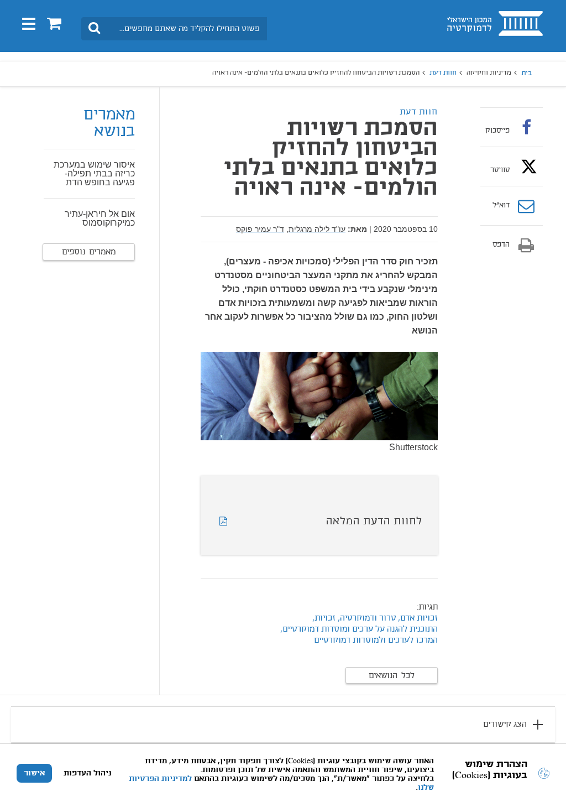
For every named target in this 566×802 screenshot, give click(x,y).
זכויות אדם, (417, 618)
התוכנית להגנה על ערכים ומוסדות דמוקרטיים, (359, 629)
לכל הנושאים (392, 675)
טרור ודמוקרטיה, (367, 618)
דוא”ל (501, 206)
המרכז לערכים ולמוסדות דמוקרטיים (376, 640)
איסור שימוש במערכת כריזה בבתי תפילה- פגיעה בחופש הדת (94, 173)
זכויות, (324, 618)
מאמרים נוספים (89, 252)
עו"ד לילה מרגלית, (315, 229)
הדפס (501, 245)
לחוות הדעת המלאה (374, 521)
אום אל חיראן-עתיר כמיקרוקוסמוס (100, 218)
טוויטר (500, 169)
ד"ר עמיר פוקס (260, 229)
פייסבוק (497, 130)
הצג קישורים (505, 724)
